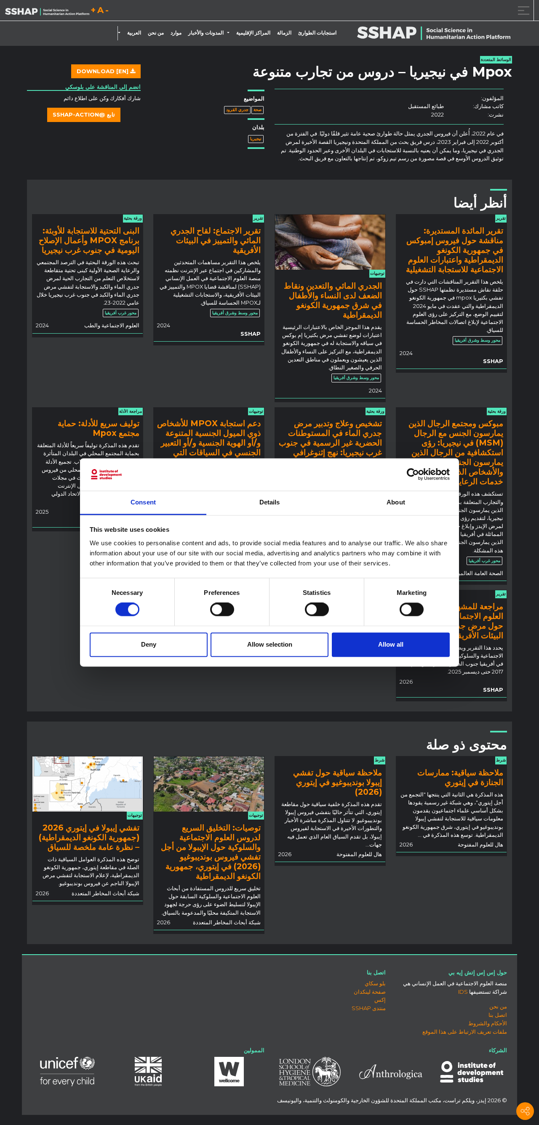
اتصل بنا (497, 1014)
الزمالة (284, 33)
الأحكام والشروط (487, 1023)
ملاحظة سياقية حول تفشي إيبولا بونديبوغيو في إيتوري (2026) (337, 782)
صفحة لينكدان (370, 991)
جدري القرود (237, 109)
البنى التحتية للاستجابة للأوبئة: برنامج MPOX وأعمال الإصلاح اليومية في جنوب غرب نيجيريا (89, 240)
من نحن (156, 33)
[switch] (222, 609)
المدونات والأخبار (206, 33)
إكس (380, 999)
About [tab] (396, 502)
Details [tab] (269, 502)
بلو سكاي (375, 983)
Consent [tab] (143, 502)
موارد (176, 33)
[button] (230, 33)
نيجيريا (255, 138)
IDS (463, 991)
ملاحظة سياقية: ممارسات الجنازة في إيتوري (460, 777)
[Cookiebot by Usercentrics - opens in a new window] (413, 474)
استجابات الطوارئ (317, 33)
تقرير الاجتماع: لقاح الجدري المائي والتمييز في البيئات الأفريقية (216, 240)
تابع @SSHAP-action (84, 114)
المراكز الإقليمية (253, 33)
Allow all (390, 644)
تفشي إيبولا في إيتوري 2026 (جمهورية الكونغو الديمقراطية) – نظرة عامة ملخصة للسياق (89, 837)
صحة (257, 109)
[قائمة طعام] (522, 10)
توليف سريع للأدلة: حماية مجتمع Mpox (98, 428)
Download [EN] (103, 71)
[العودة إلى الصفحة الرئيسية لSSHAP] (47, 11)
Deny (148, 644)
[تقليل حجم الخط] (107, 11)
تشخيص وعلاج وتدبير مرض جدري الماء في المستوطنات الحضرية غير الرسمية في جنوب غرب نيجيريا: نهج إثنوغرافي (330, 437)
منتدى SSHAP (369, 1008)
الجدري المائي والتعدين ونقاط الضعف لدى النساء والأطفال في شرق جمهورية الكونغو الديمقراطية (333, 300)
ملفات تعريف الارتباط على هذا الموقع (464, 1031)
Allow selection (269, 644)
